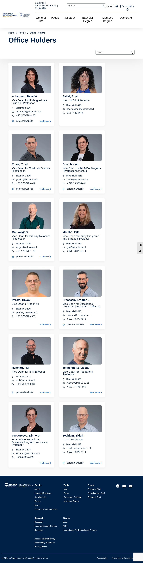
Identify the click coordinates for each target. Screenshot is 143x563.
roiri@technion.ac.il (25, 380)
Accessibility (102, 558)
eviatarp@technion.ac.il (78, 315)
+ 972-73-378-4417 (25, 183)
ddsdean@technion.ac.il (78, 448)
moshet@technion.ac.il (77, 383)
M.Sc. (65, 526)
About (37, 489)
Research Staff (94, 497)
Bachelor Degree (87, 19)
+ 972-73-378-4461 (76, 183)
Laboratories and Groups (45, 526)
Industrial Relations (42, 493)
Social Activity (40, 497)
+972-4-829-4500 (24, 457)
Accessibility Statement (44, 542)
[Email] (130, 486)
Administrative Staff (96, 493)
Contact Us (40, 8)
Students (39, 3)
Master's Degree (107, 19)
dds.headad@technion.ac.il (80, 109)
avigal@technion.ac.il (26, 247)
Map (65, 489)
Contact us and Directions (45, 509)
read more (45, 121)
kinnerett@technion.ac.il (28, 453)
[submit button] (103, 6)
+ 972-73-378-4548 (76, 319)
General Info (41, 19)
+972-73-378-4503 (25, 384)
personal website (24, 121)
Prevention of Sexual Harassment (126, 558)
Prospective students (45, 5)
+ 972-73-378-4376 (25, 316)
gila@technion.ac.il (76, 247)
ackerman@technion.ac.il (28, 111)
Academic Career (71, 501)
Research (70, 17)
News (36, 505)
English (111, 6)
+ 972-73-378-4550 (76, 387)
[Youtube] (124, 486)
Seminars (38, 530)
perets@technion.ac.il (27, 312)
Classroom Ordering (72, 497)
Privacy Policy (40, 546)
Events (37, 501)
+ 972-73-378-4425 (25, 251)
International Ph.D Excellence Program (80, 530)
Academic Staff (94, 489)
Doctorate (126, 17)
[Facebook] (118, 486)
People (55, 17)
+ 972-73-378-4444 (76, 452)
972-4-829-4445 (74, 113)
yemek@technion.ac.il (27, 179)
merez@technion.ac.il (77, 179)
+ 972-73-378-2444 (76, 251)
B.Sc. (65, 522)
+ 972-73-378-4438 (25, 115)
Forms (66, 493)
